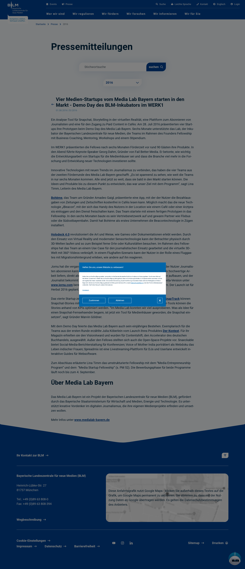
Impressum (85, 290)
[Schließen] (160, 300)
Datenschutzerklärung (137, 283)
